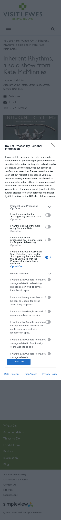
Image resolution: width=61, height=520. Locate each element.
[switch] (48, 215)
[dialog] (30, 260)
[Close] (54, 146)
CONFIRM (19, 362)
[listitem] (30, 207)
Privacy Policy (49, 374)
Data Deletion (11, 374)
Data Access (30, 374)
